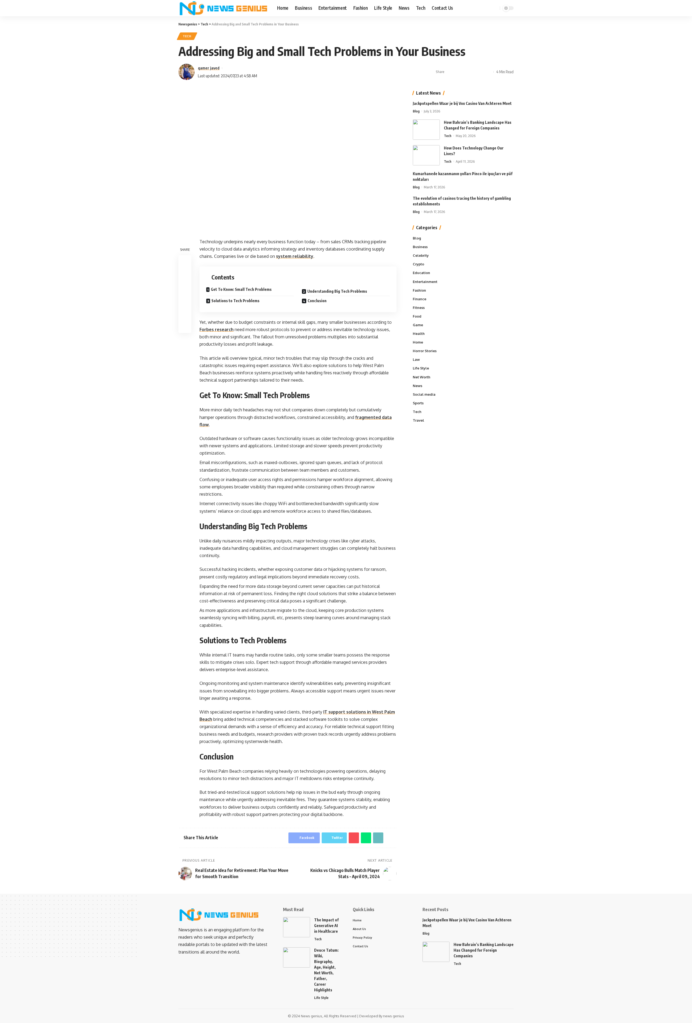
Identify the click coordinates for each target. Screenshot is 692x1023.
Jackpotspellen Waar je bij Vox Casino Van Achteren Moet (462, 103)
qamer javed (208, 67)
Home (418, 342)
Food (417, 316)
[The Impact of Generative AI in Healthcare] (296, 927)
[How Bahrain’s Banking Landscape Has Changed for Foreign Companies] (426, 129)
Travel (418, 420)
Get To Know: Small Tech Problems (241, 289)
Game (418, 325)
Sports (418, 403)
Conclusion (317, 300)
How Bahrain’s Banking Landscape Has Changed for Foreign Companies (484, 950)
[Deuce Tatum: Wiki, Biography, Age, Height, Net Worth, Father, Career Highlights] (296, 957)
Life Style (421, 368)
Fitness (419, 307)
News (417, 386)
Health (419, 333)
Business (420, 247)
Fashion (419, 290)
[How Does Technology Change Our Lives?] (426, 155)
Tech (187, 36)
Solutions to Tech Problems (235, 300)
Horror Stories (425, 351)
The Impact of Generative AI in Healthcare (326, 926)
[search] (495, 8)
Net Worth (421, 377)
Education (421, 273)
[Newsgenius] (223, 8)
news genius (393, 1016)
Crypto (418, 264)
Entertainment (425, 281)
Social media (424, 394)
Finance (419, 299)
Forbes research (216, 329)
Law (416, 360)
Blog (416, 111)
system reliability (294, 256)
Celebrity (421, 255)
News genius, (312, 1016)
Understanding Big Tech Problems (337, 291)
